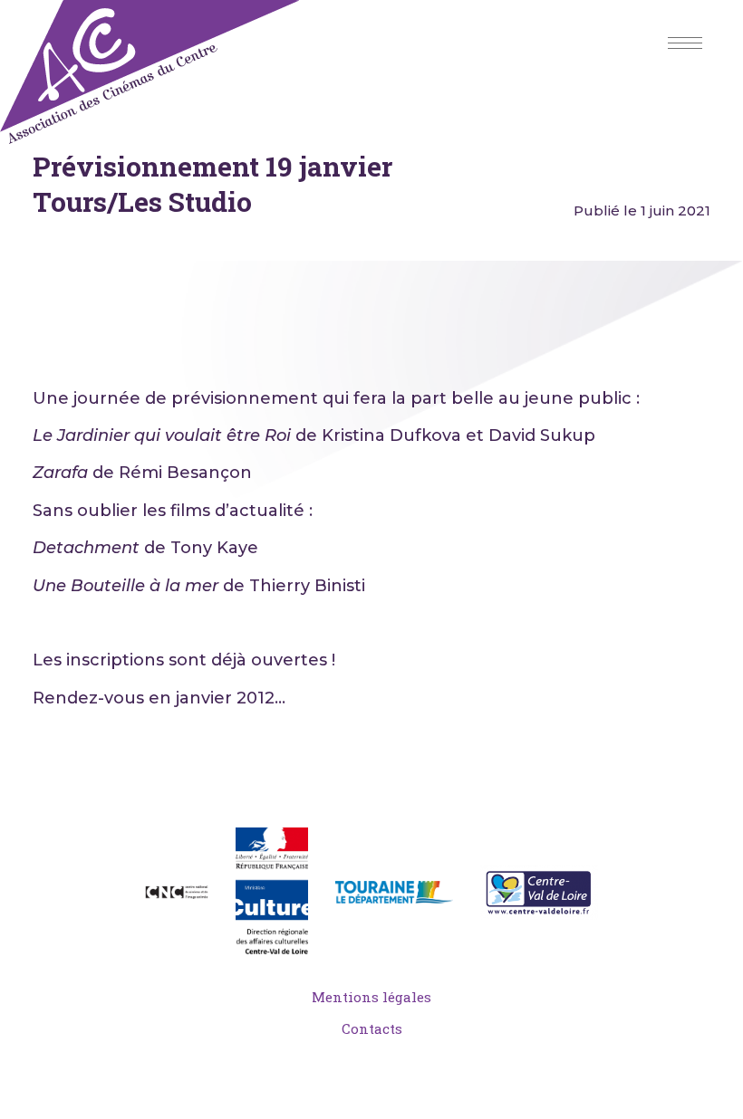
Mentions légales (371, 997)
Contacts (372, 1028)
